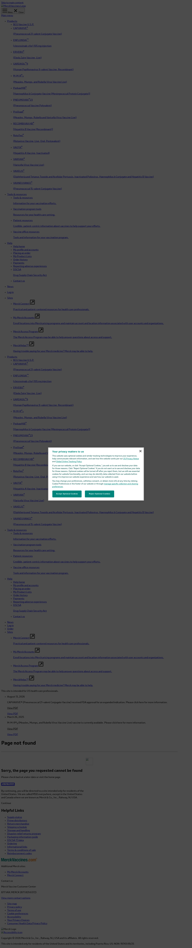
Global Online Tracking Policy (69, 462)
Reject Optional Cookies (99, 494)
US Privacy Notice (131, 459)
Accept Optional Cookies (67, 494)
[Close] (140, 451)
